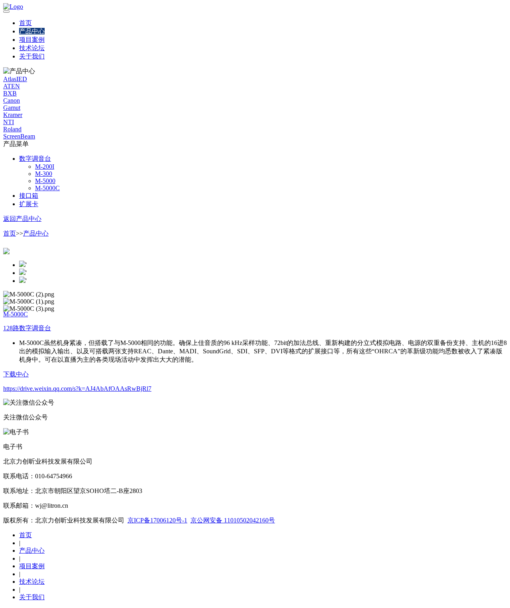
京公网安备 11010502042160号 (232, 520)
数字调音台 (35, 158)
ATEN (11, 86)
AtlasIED (15, 79)
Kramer (12, 114)
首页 (25, 22)
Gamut (11, 107)
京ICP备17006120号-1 (157, 520)
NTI (8, 122)
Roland (12, 129)
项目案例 (32, 39)
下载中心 (16, 374)
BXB (10, 93)
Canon (11, 100)
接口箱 (28, 195)
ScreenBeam (19, 136)
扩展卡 (28, 204)
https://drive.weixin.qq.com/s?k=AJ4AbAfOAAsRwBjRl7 (77, 388)
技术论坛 (32, 48)
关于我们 (32, 56)
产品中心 (32, 31)
